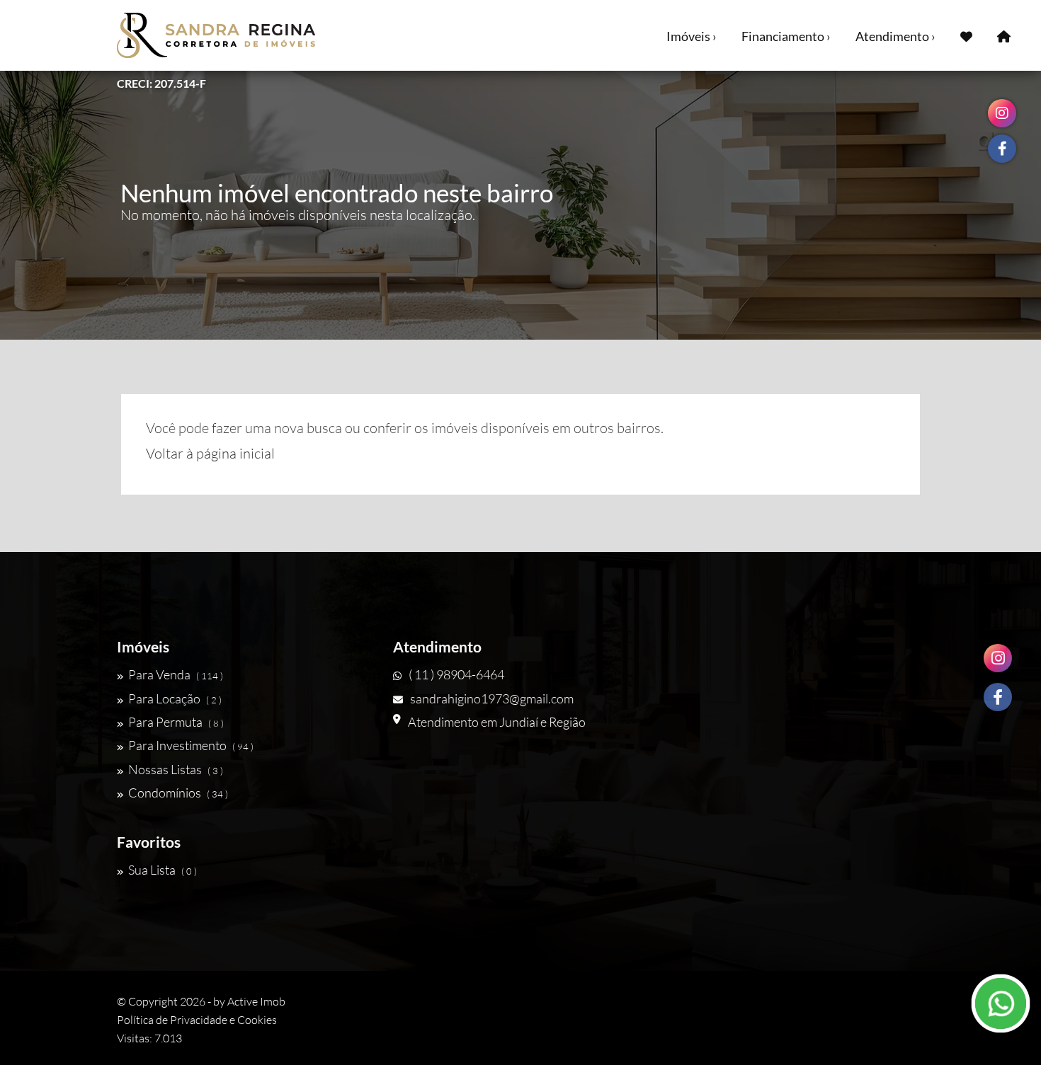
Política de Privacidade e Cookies (197, 1020)
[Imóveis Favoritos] (966, 35)
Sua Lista (162, 869)
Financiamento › (786, 36)
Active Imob (256, 1001)
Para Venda (175, 674)
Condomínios (178, 792)
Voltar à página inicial (210, 453)
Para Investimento (191, 745)
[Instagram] (998, 658)
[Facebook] (998, 697)
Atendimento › (895, 36)
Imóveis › (691, 36)
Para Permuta (176, 722)
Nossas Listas (175, 769)
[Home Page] (1004, 35)
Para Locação (175, 698)
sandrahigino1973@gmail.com (492, 698)
